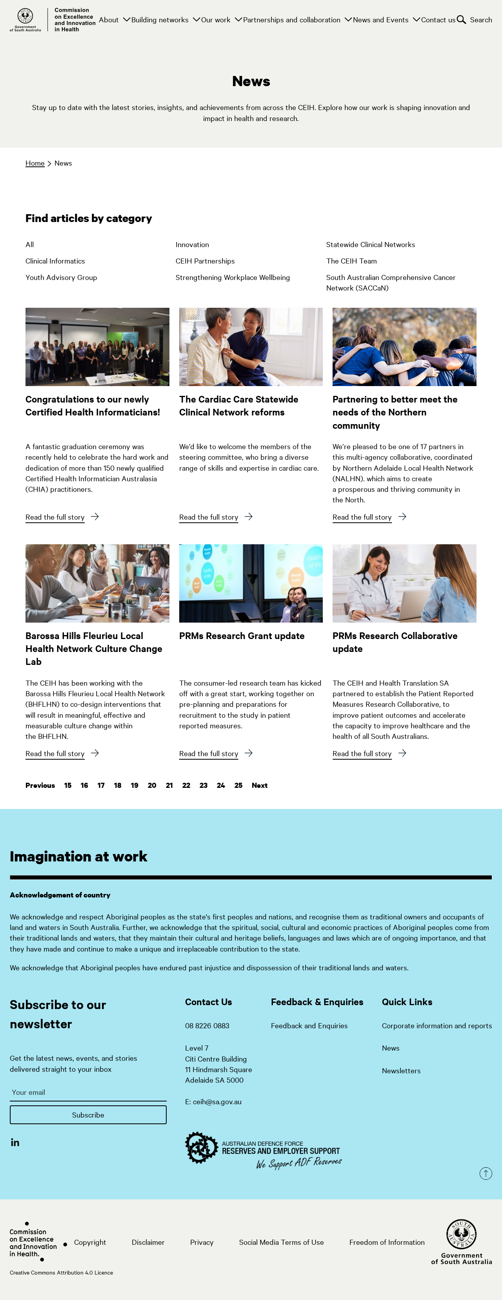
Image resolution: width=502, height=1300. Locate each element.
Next (260, 785)
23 (203, 785)
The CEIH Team (351, 260)
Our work (216, 19)
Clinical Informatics (55, 260)
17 (101, 785)
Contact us (438, 19)
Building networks (160, 19)
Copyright (90, 1241)
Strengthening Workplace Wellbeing (233, 277)
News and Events (381, 19)
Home (35, 162)
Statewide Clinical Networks (370, 244)
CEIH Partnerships (205, 260)
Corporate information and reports (437, 1025)
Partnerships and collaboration (291, 19)
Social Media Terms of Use (281, 1241)
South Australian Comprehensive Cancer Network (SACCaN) (391, 280)
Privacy (202, 1241)
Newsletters (401, 1070)
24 (221, 785)
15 (67, 785)
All (29, 244)
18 (118, 785)
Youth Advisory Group (61, 277)
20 (152, 785)
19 (134, 785)
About (109, 19)
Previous (40, 785)
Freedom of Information (387, 1241)
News (63, 162)
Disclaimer (148, 1241)
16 (84, 785)
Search (481, 19)
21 (169, 785)
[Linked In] (15, 1142)
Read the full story (55, 516)
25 (238, 785)
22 (186, 785)
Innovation (192, 244)
